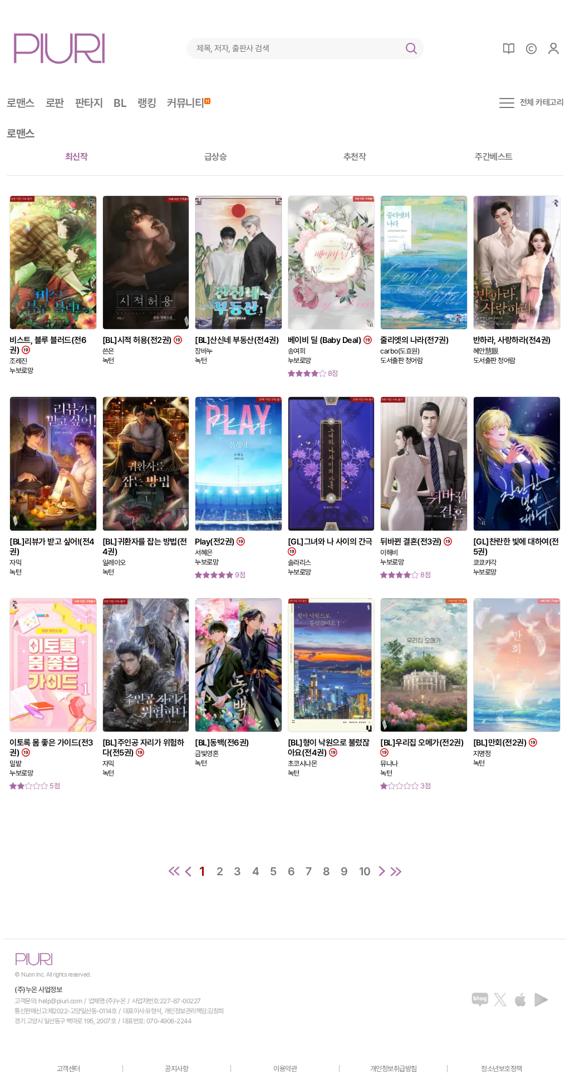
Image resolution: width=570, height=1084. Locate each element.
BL (120, 103)
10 (365, 871)
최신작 (76, 156)
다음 (381, 871)
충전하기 (531, 48)
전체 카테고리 (542, 103)
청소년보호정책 (501, 1068)
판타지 (89, 103)
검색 (411, 48)
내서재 (508, 48)
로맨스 (21, 103)
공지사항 (176, 1068)
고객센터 (68, 1068)
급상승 (215, 156)
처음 (174, 871)
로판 (55, 103)
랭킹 (146, 103)
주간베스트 (494, 156)
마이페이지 (553, 48)
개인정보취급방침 (393, 1068)
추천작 (354, 156)
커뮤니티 (185, 103)
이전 (188, 871)
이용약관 (285, 1068)
